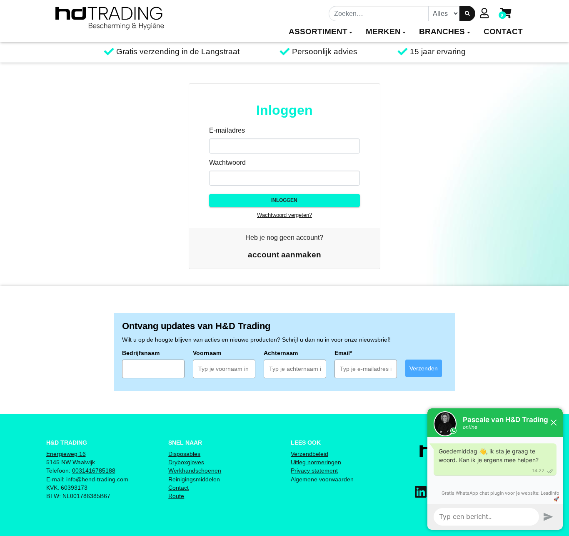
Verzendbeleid (309, 453)
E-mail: (55, 479)
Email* (343, 353)
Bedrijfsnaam (141, 353)
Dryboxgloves (186, 462)
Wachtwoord (227, 162)
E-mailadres (227, 130)
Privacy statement (314, 470)
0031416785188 (93, 470)
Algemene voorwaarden (322, 479)
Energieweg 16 (66, 453)
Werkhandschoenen (194, 470)
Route (176, 496)
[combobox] (379, 13)
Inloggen (284, 200)
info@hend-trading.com (96, 479)
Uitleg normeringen (316, 462)
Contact (178, 487)
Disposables (184, 453)
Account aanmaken (284, 254)
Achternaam (281, 353)
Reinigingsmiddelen (194, 479)
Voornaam (207, 353)
